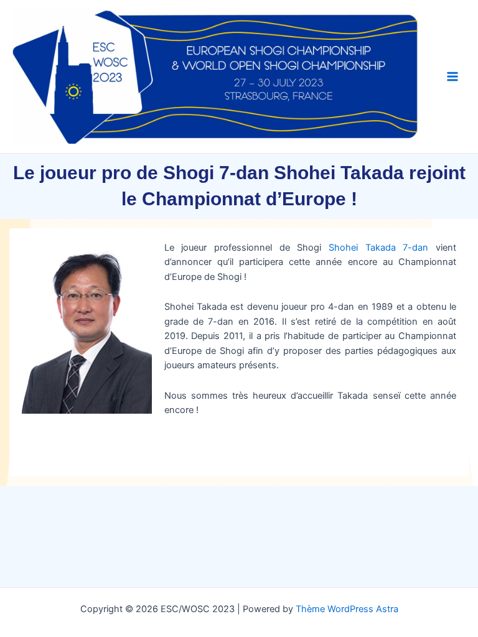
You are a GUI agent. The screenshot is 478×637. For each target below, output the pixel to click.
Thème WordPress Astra (347, 609)
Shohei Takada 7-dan (378, 247)
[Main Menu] (452, 76)
